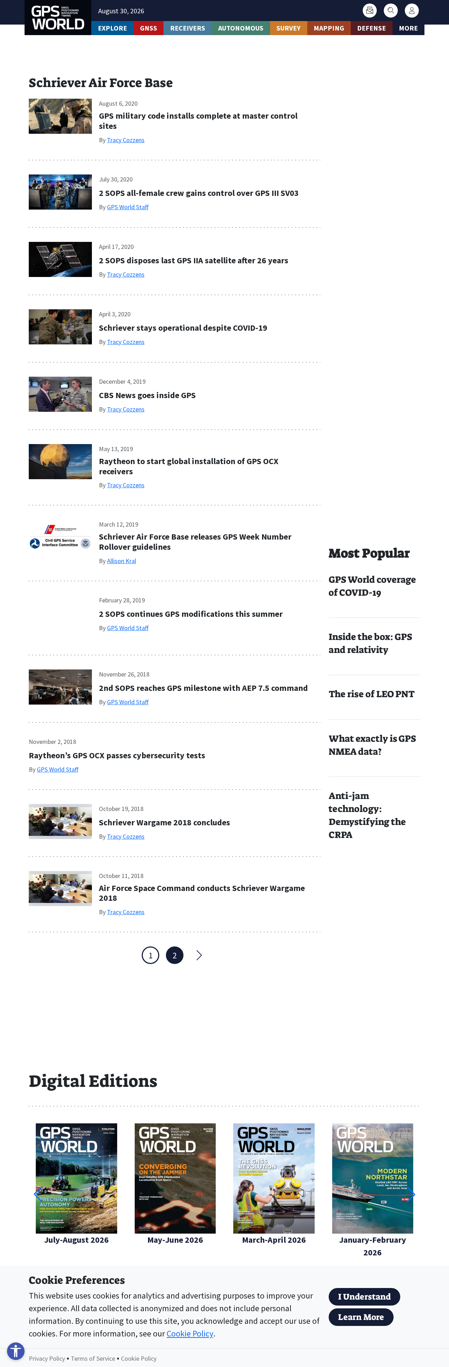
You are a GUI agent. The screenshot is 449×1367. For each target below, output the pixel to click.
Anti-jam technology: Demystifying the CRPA (367, 815)
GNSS (148, 28)
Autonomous (240, 28)
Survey (288, 28)
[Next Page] (199, 955)
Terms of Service (93, 1358)
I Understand (364, 1296)
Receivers (187, 28)
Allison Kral (121, 561)
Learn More (361, 1317)
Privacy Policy (47, 1358)
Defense (371, 28)
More (408, 28)
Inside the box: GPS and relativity (370, 643)
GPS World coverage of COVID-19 (372, 586)
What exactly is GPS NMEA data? (372, 745)
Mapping (329, 28)
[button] (411, 1194)
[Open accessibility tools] (16, 1351)
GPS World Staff (127, 207)
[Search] (391, 11)
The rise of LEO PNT (372, 694)
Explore (112, 28)
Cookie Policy (190, 1333)
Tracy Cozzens (126, 140)
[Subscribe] (370, 11)
